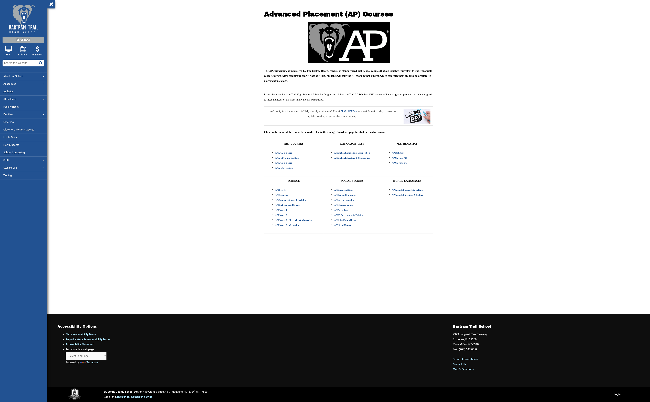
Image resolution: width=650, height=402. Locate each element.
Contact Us (459, 364)
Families (8, 114)
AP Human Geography (345, 195)
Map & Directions (463, 369)
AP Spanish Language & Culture (407, 190)
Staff (6, 160)
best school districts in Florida (134, 396)
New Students (11, 144)
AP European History (344, 190)
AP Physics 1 (281, 210)
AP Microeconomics (343, 205)
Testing (7, 175)
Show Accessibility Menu (81, 334)
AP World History (342, 225)
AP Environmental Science (287, 205)
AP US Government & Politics (348, 215)
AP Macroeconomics (344, 200)
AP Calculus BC (399, 163)
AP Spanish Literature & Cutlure (407, 195)
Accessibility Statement (80, 344)
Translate (92, 362)
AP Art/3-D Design (283, 163)
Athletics (8, 91)
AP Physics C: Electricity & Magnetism (293, 220)
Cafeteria (8, 122)
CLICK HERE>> (349, 111)
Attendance (9, 99)
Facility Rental (11, 106)
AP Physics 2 (281, 215)
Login (617, 394)
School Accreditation (465, 359)
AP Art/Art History (284, 168)
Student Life (10, 167)
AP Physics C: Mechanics (287, 225)
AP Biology (280, 190)
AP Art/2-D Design (283, 153)
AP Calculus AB (399, 158)
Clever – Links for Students (18, 129)
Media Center (10, 137)
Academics (9, 83)
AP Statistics (398, 153)
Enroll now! (23, 39)
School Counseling (14, 152)
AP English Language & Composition (352, 153)
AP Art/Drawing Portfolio (287, 158)
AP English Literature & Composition (352, 158)
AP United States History (346, 220)
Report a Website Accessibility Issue (88, 339)
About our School (13, 76)
